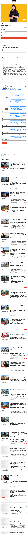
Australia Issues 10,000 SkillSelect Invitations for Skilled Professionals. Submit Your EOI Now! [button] (18, 505)
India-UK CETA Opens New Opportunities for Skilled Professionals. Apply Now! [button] (17, 363)
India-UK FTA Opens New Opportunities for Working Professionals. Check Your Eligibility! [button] (17, 377)
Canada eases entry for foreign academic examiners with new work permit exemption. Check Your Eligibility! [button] (17, 249)
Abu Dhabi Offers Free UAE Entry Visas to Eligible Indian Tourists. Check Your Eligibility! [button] (18, 220)
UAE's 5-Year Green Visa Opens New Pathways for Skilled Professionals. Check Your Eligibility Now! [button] (18, 476)
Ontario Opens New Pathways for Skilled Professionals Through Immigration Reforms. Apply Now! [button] (17, 491)
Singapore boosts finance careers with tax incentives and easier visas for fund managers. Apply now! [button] (18, 178)
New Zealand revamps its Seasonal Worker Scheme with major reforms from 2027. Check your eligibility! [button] (18, 292)
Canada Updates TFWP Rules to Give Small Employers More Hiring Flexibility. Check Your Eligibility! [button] (17, 164)
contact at (3, 31)
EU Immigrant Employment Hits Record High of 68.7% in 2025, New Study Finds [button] (18, 320)
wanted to (25, 27)
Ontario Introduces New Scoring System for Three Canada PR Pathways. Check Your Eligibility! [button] (17, 348)
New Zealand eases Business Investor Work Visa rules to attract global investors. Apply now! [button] (18, 448)
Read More (25, 188)
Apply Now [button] (4, 142)
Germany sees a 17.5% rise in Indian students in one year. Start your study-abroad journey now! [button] (18, 207)
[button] (4, 155)
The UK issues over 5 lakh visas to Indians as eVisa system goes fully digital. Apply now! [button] (18, 263)
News (3, 2)
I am (2, 27)
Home (1, 2)
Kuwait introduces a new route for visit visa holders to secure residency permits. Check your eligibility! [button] (18, 277)
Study (8, 86)
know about (3, 29)
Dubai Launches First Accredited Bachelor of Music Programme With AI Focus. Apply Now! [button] (17, 193)
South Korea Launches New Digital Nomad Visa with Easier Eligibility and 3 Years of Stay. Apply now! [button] (18, 404)
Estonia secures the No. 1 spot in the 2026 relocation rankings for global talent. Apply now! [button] (18, 306)
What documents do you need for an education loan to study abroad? (11, 89)
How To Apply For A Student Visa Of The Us (9, 2)
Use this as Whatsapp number (6, 32)
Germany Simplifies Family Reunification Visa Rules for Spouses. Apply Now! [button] (17, 519)
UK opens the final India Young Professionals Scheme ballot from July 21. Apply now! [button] (17, 390)
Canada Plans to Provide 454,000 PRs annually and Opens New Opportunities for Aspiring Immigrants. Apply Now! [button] (18, 334)
